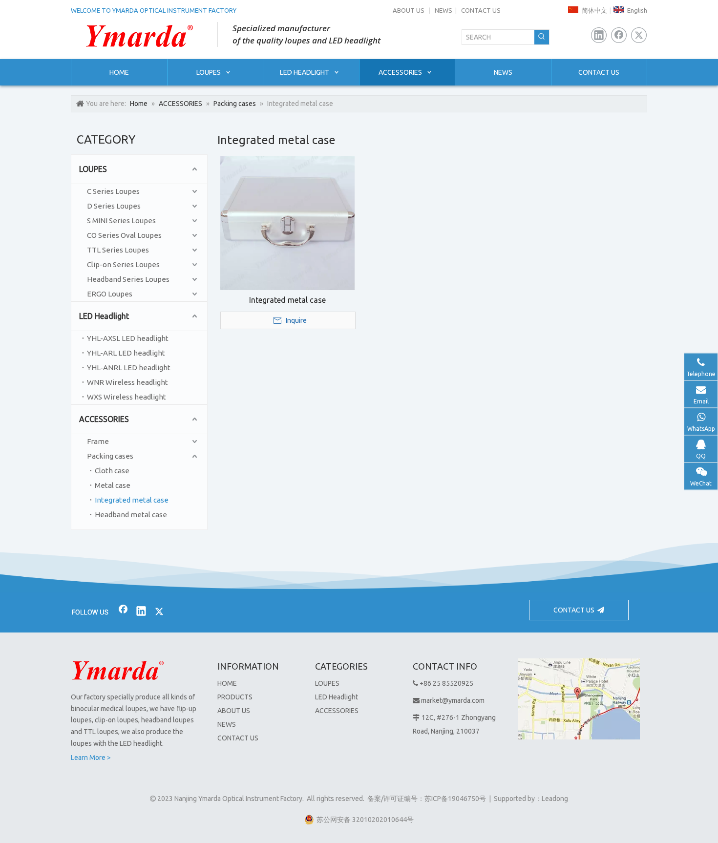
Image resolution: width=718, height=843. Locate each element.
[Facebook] (619, 35)
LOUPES (93, 169)
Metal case (112, 485)
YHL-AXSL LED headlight (128, 338)
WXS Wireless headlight (126, 397)
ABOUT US (408, 10)
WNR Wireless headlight (127, 382)
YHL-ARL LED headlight (126, 353)
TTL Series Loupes (118, 250)
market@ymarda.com (453, 700)
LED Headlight (104, 316)
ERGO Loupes (109, 294)
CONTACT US (481, 10)
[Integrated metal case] (287, 222)
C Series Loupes (113, 191)
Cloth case (112, 470)
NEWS (443, 10)
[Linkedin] (599, 35)
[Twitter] (639, 35)
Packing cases (110, 456)
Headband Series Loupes (128, 279)
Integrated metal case (132, 500)
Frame (98, 441)
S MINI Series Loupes (121, 220)
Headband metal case (131, 514)
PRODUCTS (235, 697)
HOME (227, 683)
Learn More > (91, 757)
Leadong (555, 798)
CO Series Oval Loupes (124, 235)
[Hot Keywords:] (541, 37)
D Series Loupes (114, 206)
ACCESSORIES (104, 419)
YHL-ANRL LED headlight (128, 367)
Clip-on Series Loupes (123, 264)
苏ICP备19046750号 (455, 798)
